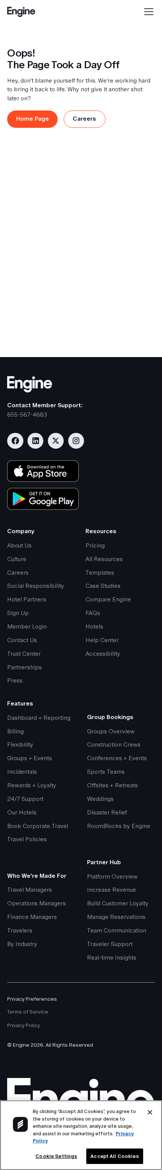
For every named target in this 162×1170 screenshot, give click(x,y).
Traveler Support (110, 944)
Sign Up (18, 613)
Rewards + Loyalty (31, 785)
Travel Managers (29, 889)
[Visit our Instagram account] (76, 441)
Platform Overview (112, 876)
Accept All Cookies (114, 1156)
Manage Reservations (116, 917)
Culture (16, 559)
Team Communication (116, 930)
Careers (18, 572)
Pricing (95, 545)
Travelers (19, 930)
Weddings (100, 799)
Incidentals (22, 771)
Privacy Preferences (32, 999)
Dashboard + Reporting (38, 718)
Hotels (94, 626)
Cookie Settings (56, 1156)
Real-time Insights (111, 957)
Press (15, 680)
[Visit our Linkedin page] (35, 441)
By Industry (22, 944)
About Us (19, 545)
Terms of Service (27, 1012)
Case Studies (103, 586)
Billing (15, 731)
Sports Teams (106, 771)
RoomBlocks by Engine (118, 826)
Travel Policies (27, 839)
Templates (100, 572)
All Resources (104, 559)
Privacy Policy (23, 1025)
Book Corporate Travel (37, 826)
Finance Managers (32, 917)
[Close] (150, 1112)
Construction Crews (114, 744)
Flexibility (20, 744)
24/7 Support (25, 799)
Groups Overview (110, 731)
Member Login (27, 626)
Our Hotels (22, 812)
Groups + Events (29, 758)
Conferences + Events (117, 758)
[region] (81, 1135)
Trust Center (24, 653)
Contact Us (22, 640)
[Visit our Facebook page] (15, 441)
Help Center (102, 640)
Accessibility (103, 653)
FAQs (93, 613)
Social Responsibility (35, 586)
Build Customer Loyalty (117, 903)
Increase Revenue (111, 889)
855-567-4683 (27, 414)
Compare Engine (108, 599)
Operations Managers (36, 903)
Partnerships (24, 667)
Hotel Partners (26, 599)
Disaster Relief (107, 812)
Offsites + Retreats (112, 785)
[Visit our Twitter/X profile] (56, 441)
